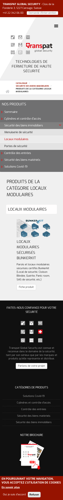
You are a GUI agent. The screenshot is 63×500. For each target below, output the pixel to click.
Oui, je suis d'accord (14, 494)
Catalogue (21, 83)
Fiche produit (26, 287)
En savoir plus (11, 487)
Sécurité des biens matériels (22, 160)
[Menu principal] (56, 26)
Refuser (34, 494)
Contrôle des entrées (17, 153)
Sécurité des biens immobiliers (32, 86)
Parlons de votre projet (31, 366)
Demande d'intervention (42, 13)
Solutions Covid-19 (15, 166)
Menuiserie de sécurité (18, 132)
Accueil (7, 92)
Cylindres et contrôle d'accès (22, 118)
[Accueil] (31, 44)
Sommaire (11, 112)
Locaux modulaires (16, 139)
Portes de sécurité (15, 146)
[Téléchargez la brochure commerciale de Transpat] (32, 454)
